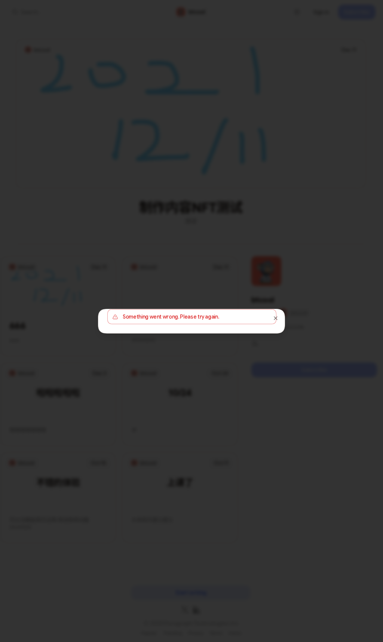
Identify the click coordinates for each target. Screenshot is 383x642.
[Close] (276, 318)
